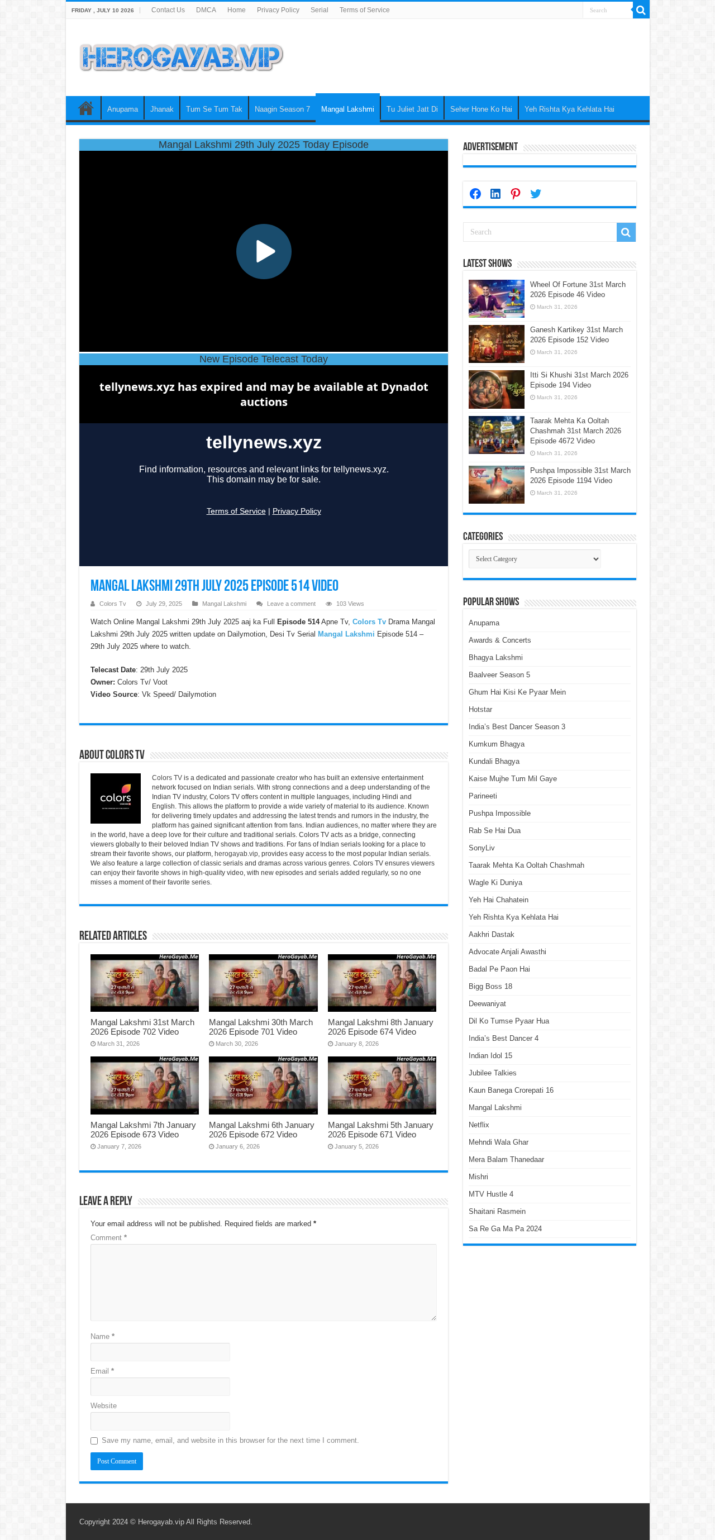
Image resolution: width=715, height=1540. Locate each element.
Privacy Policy (278, 10)
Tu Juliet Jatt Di (412, 109)
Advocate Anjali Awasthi (507, 952)
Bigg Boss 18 (490, 986)
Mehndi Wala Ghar (498, 1142)
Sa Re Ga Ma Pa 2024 (505, 1229)
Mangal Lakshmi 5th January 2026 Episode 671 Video (380, 1129)
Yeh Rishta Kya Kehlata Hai (569, 109)
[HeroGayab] (181, 55)
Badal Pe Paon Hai (499, 969)
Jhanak (162, 109)
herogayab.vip (236, 854)
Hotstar (480, 709)
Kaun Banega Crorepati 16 (511, 1090)
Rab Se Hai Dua (495, 830)
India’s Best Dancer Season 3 (517, 727)
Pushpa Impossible (500, 813)
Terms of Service (365, 10)
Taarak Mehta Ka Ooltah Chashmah (526, 865)
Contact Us (168, 10)
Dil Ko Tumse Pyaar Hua (509, 1021)
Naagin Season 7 (282, 109)
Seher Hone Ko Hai (481, 109)
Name (102, 1336)
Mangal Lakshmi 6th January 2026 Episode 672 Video (261, 1129)
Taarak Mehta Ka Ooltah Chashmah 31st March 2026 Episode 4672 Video (575, 431)
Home (236, 10)
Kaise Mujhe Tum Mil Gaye (513, 778)
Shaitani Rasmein (497, 1211)
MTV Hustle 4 (491, 1194)
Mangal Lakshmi (347, 109)
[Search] (641, 10)
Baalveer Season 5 (499, 675)
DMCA (206, 10)
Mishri (478, 1177)
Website (103, 1406)
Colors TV (167, 778)
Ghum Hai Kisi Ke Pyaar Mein (517, 692)
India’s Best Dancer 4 (503, 1038)
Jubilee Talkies (493, 1073)
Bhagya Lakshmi (496, 657)
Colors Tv (112, 603)
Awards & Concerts (500, 640)
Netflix (479, 1125)
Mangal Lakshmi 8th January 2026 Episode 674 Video (380, 1026)
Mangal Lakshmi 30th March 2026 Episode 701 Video (261, 1026)
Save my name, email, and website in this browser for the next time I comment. (230, 1440)
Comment (108, 1237)
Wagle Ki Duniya (495, 882)
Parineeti (483, 796)
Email (102, 1371)
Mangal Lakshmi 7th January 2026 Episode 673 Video (143, 1129)
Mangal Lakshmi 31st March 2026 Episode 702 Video (142, 1026)
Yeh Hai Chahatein (498, 900)
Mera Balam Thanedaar (506, 1159)
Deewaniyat (487, 1003)
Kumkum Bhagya (497, 744)
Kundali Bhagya (494, 761)
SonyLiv (482, 848)
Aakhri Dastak (491, 934)
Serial (319, 10)
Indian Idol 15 (490, 1055)
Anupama (122, 109)
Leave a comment (291, 603)
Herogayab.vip (161, 1522)
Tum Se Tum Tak (214, 109)
